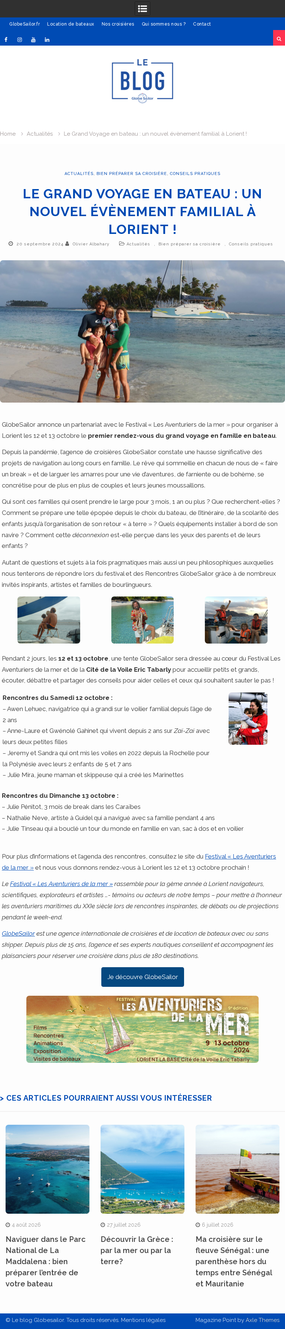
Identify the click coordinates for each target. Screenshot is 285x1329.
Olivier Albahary (91, 244)
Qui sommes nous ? (164, 24)
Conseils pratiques (195, 173)
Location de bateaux (70, 24)
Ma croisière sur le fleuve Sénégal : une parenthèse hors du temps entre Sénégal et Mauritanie (234, 1261)
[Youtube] (33, 40)
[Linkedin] (47, 40)
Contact (202, 24)
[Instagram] (20, 40)
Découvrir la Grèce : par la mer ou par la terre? (137, 1250)
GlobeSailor (18, 933)
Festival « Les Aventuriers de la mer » (61, 883)
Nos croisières (118, 24)
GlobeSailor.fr (24, 24)
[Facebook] (6, 40)
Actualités (79, 173)
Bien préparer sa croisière (131, 173)
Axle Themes (262, 1320)
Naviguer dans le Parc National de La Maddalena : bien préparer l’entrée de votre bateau (46, 1261)
